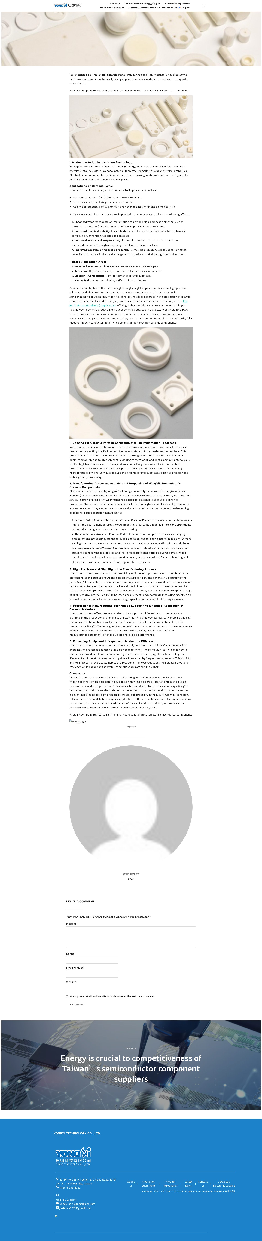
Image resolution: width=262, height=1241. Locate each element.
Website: (71, 982)
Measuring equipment (112, 7)
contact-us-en (169, 7)
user (131, 879)
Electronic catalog (139, 7)
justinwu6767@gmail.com (73, 1208)
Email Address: (75, 967)
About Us (115, 3)
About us (131, 1183)
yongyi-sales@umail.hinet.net (76, 1204)
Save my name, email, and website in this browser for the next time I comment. (111, 996)
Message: (71, 923)
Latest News (188, 1183)
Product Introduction (170, 1183)
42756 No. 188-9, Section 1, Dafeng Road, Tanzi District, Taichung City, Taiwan (86, 1181)
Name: (70, 953)
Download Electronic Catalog (224, 1183)
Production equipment (177, 3)
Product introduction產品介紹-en (143, 3)
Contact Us (203, 1183)
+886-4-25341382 (68, 1187)
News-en (155, 7)
